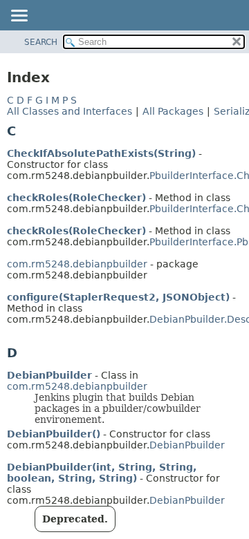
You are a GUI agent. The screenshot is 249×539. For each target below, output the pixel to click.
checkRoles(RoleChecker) (76, 197)
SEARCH (40, 42)
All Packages (172, 111)
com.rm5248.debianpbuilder (77, 264)
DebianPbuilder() (53, 433)
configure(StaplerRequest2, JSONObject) (118, 297)
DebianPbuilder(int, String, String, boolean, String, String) (101, 473)
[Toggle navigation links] (18, 16)
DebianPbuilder (49, 375)
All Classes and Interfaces (69, 111)
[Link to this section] (25, 131)
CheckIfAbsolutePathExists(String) (101, 153)
